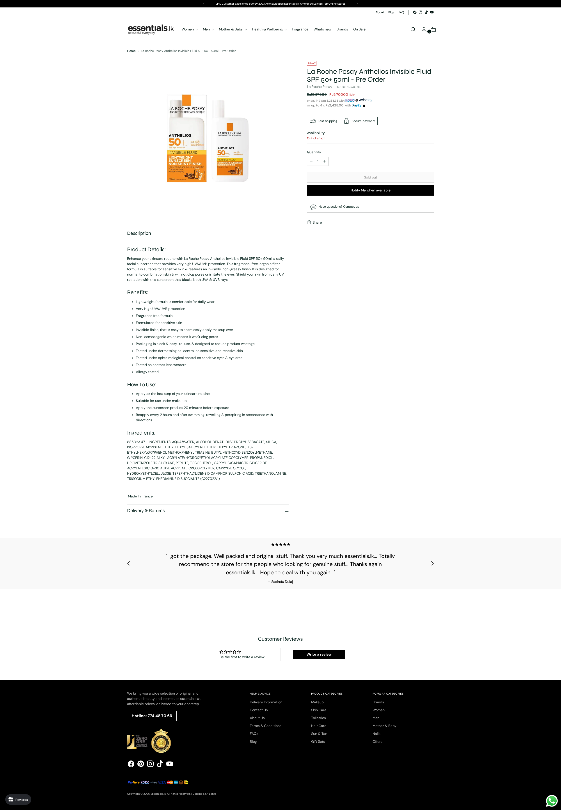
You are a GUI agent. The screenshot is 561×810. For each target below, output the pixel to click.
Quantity (314, 152)
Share (317, 222)
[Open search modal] (413, 29)
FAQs (254, 733)
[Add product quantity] (311, 161)
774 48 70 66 (160, 715)
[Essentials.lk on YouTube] (432, 12)
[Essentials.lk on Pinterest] (141, 764)
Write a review (319, 654)
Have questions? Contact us (339, 207)
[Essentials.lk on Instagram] (421, 12)
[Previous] (204, 3)
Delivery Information (266, 702)
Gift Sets (318, 741)
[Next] (357, 3)
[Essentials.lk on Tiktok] (426, 12)
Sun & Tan (319, 733)
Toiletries (318, 718)
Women (379, 710)
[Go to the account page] (422, 29)
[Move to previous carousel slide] (128, 563)
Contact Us (259, 710)
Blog (253, 741)
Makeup (317, 702)
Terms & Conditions (265, 725)
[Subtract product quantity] (324, 161)
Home (131, 51)
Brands (378, 702)
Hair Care (318, 725)
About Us (257, 718)
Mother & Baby (384, 725)
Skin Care (318, 710)
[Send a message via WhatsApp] (552, 801)
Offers (377, 741)
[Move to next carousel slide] (432, 563)
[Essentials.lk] (151, 29)
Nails (376, 733)
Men (376, 718)
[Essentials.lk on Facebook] (415, 12)
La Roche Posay (319, 86)
